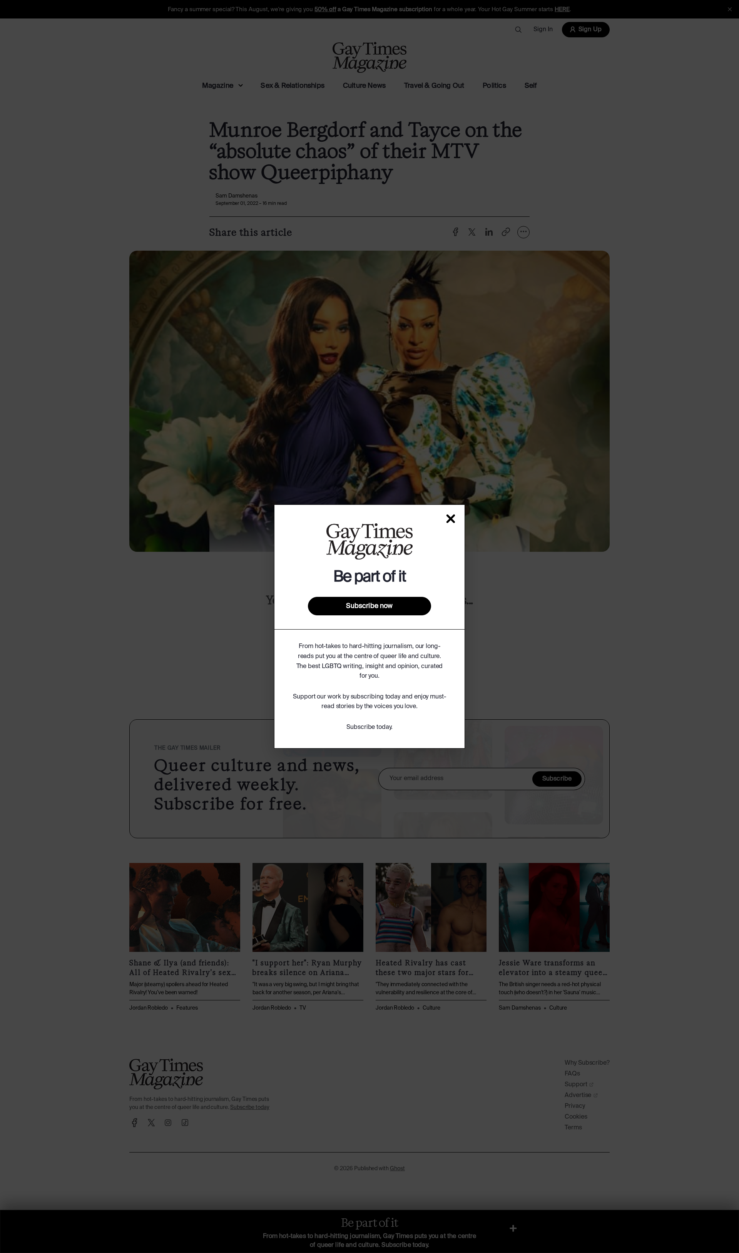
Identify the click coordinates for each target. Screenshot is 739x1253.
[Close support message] (450, 518)
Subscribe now (369, 606)
